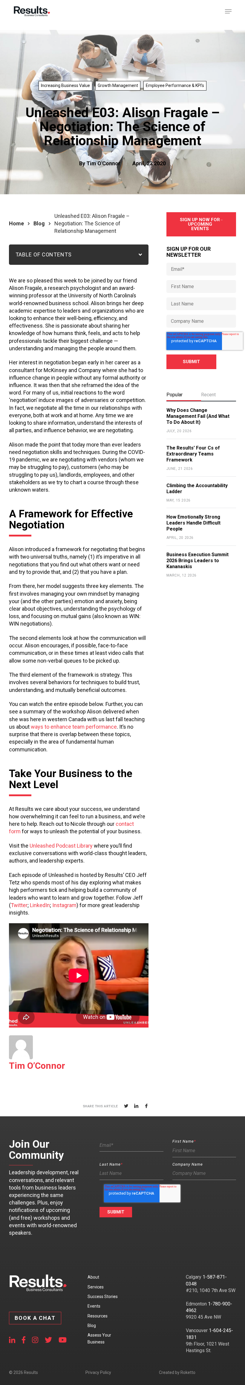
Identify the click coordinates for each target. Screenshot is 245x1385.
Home (16, 223)
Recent (208, 395)
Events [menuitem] (94, 1306)
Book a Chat (35, 1318)
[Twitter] (126, 1106)
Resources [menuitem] (98, 1316)
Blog (39, 223)
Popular (174, 395)
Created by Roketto (177, 1372)
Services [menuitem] (96, 1287)
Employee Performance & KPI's (175, 85)
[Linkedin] (136, 1106)
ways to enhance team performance (74, 727)
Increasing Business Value (65, 85)
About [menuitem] (93, 1277)
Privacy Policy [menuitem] (98, 1372)
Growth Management (118, 85)
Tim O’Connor (37, 1065)
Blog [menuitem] (92, 1325)
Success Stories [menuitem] (103, 1296)
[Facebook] (146, 1106)
